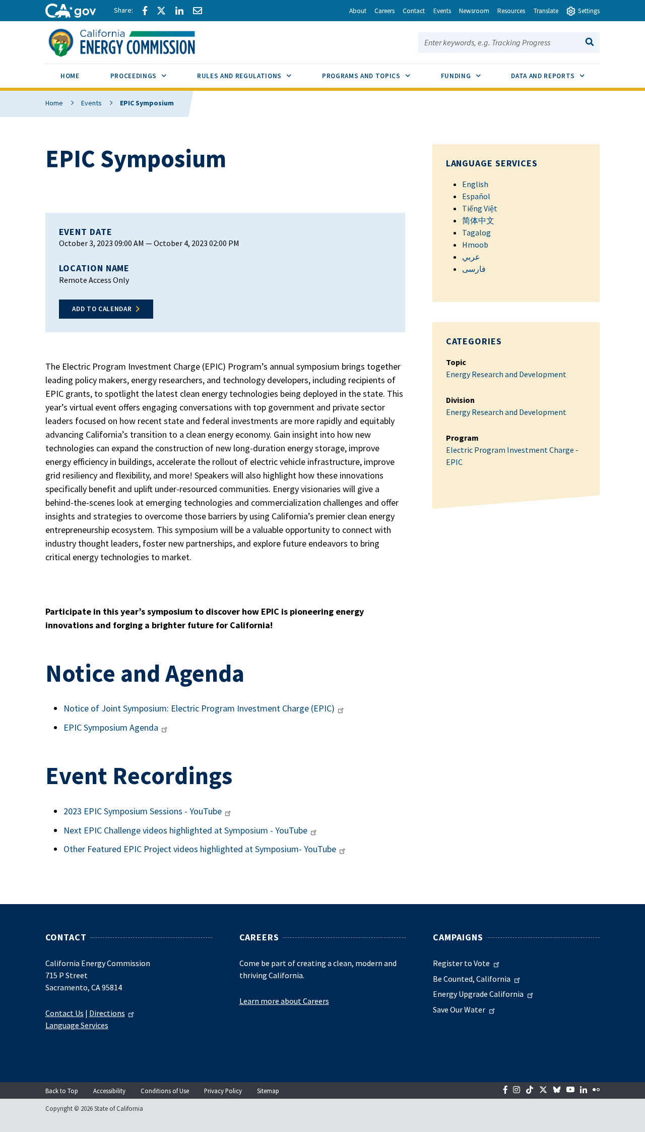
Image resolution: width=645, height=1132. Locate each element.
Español (476, 196)
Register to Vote (461, 963)
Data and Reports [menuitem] (555, 75)
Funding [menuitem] (468, 75)
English (475, 184)
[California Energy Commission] (134, 41)
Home (54, 102)
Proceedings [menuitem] (145, 75)
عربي (471, 257)
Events (91, 102)
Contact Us (64, 1013)
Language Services (76, 1025)
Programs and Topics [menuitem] (373, 75)
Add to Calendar (102, 309)
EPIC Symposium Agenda (110, 727)
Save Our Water (459, 1009)
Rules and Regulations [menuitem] (251, 75)
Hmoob (475, 245)
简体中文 (478, 220)
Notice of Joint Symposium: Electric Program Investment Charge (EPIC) (199, 708)
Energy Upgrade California (478, 994)
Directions (107, 1013)
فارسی (474, 269)
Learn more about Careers (284, 1001)
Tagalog (476, 232)
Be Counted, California (471, 979)
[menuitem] (70, 77)
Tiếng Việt (479, 208)
